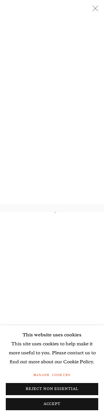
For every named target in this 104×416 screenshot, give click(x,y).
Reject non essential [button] (52, 389)
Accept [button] (52, 404)
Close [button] (94, 10)
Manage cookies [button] (52, 375)
